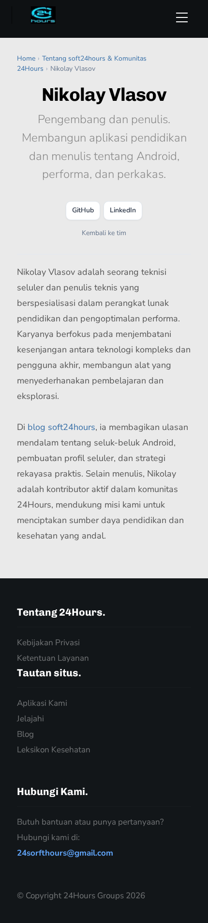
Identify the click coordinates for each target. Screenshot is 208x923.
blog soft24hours (61, 427)
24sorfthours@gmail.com (65, 853)
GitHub (83, 210)
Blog (25, 734)
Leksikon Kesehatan (53, 749)
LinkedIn (123, 210)
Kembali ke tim (104, 233)
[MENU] (186, 17)
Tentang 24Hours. (61, 612)
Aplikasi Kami (42, 703)
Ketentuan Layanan (53, 658)
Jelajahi (30, 718)
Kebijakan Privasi (48, 642)
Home (26, 58)
